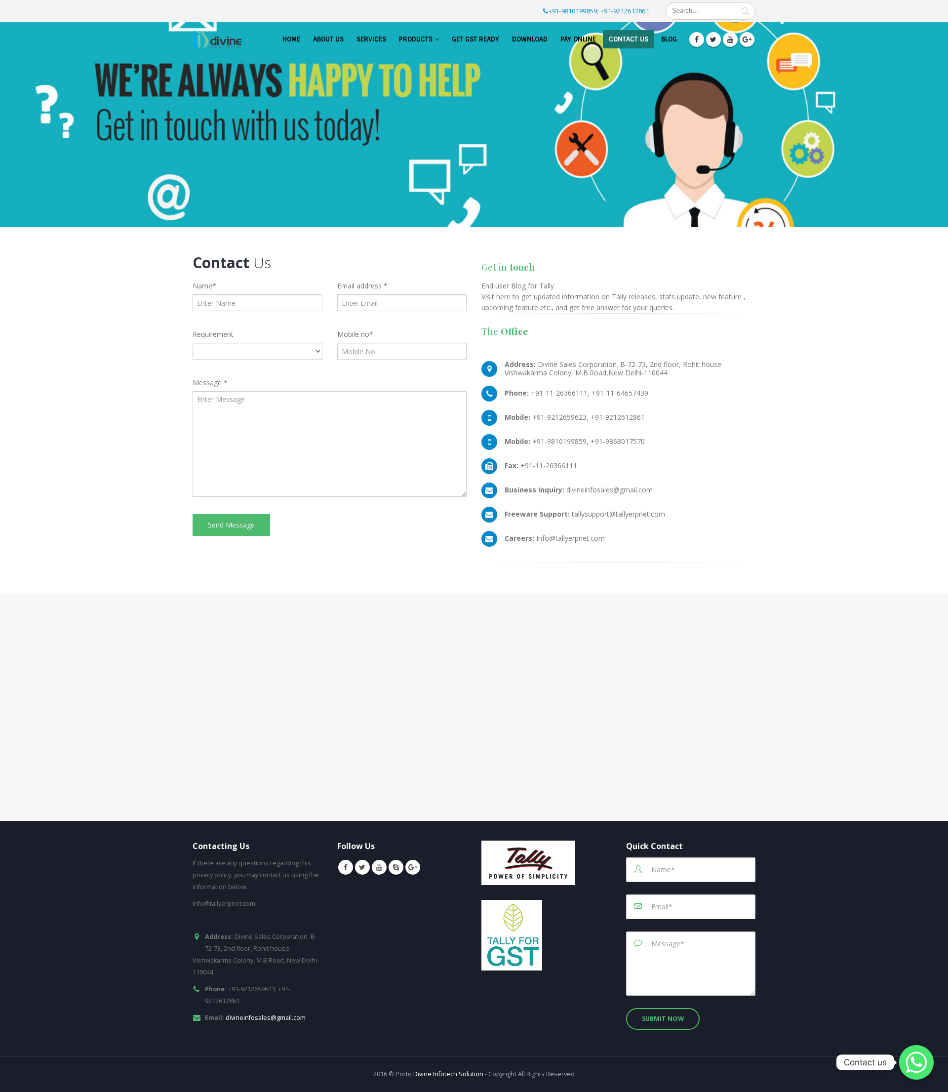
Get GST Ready (475, 39)
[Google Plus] (747, 39)
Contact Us (628, 39)
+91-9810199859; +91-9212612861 (599, 10)
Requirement (213, 334)
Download (530, 39)
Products (416, 39)
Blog (669, 39)
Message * (210, 382)
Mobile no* (355, 334)
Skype (396, 867)
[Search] (745, 10)
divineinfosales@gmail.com (266, 1017)
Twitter (362, 867)
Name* (204, 285)
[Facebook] (696, 39)
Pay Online (578, 39)
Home (291, 39)
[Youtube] (730, 39)
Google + (412, 867)
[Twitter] (713, 39)
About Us (328, 39)
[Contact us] (916, 1062)
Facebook (345, 867)
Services (371, 39)
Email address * (362, 285)
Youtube (379, 867)
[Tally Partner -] (217, 39)
